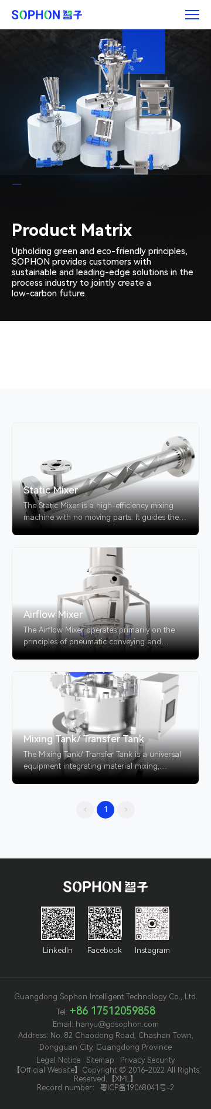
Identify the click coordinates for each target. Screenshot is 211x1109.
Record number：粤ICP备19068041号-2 (105, 1087)
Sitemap (100, 1060)
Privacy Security (147, 1060)
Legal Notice (58, 1060)
